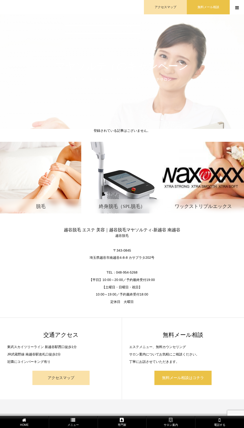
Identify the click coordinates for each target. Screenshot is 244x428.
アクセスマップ (165, 7)
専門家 (122, 425)
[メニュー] (237, 7)
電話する (219, 425)
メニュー (73, 425)
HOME (24, 425)
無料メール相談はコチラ (183, 378)
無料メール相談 (208, 7)
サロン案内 (171, 425)
